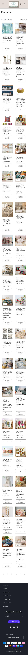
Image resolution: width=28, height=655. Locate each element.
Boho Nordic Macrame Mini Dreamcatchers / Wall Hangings (7, 521)
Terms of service (10, 651)
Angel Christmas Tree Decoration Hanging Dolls (7, 100)
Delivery (5, 588)
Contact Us (6, 606)
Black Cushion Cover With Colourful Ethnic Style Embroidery (20, 279)
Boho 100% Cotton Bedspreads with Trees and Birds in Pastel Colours (20, 343)
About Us (5, 585)
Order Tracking (7, 595)
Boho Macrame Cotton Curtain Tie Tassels (7, 490)
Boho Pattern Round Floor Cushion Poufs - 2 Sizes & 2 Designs (7, 551)
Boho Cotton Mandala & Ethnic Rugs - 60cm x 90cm (20, 373)
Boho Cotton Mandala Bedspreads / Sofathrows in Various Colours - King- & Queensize (7, 402)
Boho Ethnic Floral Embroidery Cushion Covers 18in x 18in (7, 461)
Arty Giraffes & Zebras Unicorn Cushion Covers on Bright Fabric (7, 129)
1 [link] (3, 574)
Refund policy (6, 592)
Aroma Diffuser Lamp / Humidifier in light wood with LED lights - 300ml (20, 100)
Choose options (7, 49)
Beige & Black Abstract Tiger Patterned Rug (6, 220)
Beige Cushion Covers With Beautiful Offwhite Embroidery (20, 249)
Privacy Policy (6, 599)
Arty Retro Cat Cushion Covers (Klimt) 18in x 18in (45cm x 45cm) (20, 129)
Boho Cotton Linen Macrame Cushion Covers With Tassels (7, 373)
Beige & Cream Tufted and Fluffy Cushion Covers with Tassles (20, 217)
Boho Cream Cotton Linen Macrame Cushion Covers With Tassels (20, 399)
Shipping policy (19, 651)
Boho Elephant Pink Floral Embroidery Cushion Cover (19, 433)
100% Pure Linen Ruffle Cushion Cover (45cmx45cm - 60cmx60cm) (20, 38)
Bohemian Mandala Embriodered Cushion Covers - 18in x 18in (20, 310)
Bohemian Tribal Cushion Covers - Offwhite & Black (7, 342)
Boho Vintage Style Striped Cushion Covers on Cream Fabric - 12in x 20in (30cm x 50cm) (20, 553)
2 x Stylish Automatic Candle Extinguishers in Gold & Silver (7, 69)
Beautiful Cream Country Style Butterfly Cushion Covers (20, 157)
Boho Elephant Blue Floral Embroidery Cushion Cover (6, 433)
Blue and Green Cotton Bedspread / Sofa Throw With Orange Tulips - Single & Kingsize (7, 311)
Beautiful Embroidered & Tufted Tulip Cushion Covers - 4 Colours (7, 186)
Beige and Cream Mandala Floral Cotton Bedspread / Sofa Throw (7, 249)
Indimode (8, 649)
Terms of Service (7, 602)
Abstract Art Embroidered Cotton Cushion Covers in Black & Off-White (20, 70)
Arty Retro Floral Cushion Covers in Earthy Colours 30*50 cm (7, 157)
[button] (3, 4)
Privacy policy (22, 649)
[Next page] (24, 574)
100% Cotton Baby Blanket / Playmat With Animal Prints (7, 37)
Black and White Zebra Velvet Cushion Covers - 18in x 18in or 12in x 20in (7, 281)
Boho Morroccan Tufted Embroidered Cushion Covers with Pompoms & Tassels (20, 492)
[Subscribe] (22, 616)
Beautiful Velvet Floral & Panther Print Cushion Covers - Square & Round (20, 186)
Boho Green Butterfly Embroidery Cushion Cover (19, 461)
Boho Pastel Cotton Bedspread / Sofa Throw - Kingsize (20, 521)
